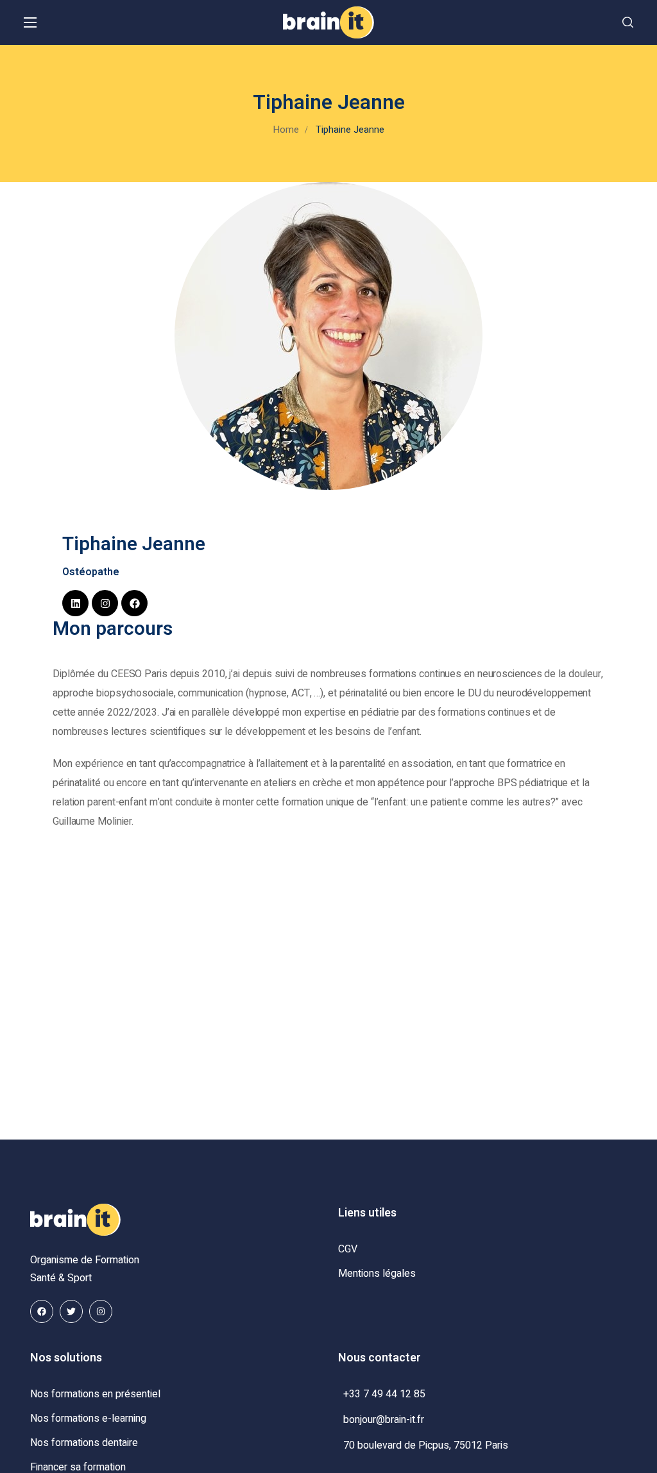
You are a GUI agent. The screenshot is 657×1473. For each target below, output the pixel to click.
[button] (627, 22)
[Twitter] (71, 1311)
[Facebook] (134, 603)
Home (286, 129)
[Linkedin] (75, 603)
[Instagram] (105, 603)
